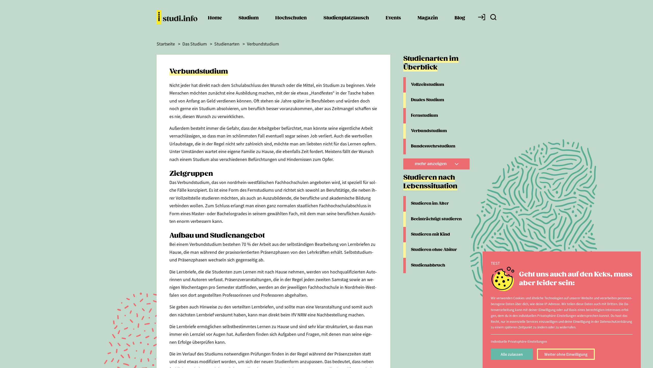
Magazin (428, 18)
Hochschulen (291, 18)
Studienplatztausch (346, 18)
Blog (460, 18)
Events (393, 18)
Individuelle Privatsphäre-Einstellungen (519, 341)
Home (215, 18)
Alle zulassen (512, 354)
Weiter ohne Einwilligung (565, 354)
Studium (248, 18)
